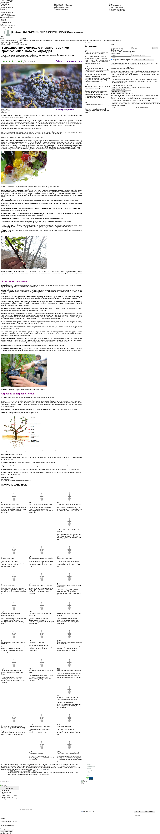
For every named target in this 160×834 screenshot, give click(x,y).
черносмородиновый (8, 123)
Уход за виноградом (64, 726)
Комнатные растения (33, 764)
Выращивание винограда (10, 504)
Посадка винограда (36, 753)
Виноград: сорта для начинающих (40, 585)
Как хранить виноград (36, 642)
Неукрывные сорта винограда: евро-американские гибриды (67, 698)
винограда (66, 147)
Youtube (88, 773)
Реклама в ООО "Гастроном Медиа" (38, 767)
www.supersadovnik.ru (32, 774)
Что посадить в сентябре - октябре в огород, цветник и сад (97, 87)
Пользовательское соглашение (61, 767)
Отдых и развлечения (36, 766)
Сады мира (22, 764)
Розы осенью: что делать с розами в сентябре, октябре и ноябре (97, 52)
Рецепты (58, 764)
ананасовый (74, 122)
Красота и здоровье (48, 764)
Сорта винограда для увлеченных (40, 504)
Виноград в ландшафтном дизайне (41, 558)
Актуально (91, 46)
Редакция (4, 767)
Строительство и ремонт (9, 764)
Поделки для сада (22, 766)
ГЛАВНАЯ (4, 42)
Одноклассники (90, 766)
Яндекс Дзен (90, 771)
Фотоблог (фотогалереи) (67, 766)
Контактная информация (16, 767)
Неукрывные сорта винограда (39, 726)
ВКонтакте (89, 764)
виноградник (5, 479)
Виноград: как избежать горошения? (69, 670)
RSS (87, 775)
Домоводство (66, 764)
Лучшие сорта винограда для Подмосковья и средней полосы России (12, 672)
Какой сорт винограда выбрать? (68, 753)
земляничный (64, 122)
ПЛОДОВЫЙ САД (15, 42)
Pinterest (88, 768)
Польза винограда (7, 558)
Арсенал (74, 764)
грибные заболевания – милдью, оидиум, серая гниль (31, 192)
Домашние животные (8, 766)
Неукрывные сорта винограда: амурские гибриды (11, 614)
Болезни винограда (8, 585)
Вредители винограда (64, 558)
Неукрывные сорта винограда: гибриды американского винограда (13, 727)
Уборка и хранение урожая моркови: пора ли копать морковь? (97, 105)
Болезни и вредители (51, 766)
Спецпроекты (37, 769)
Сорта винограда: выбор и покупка (69, 504)
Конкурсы (46, 769)
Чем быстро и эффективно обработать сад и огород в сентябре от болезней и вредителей (97, 70)
